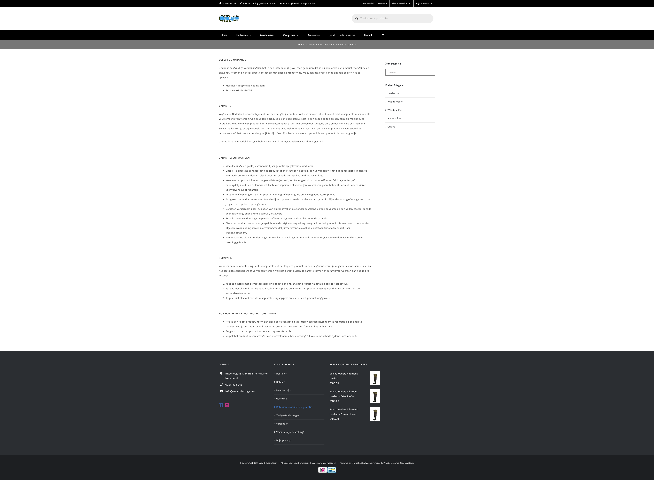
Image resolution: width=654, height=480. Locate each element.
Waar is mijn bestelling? (290, 432)
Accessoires (394, 118)
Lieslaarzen (393, 93)
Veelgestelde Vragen (288, 415)
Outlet (391, 126)
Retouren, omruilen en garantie (294, 407)
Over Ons (281, 398)
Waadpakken (394, 109)
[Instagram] (227, 405)
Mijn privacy (283, 440)
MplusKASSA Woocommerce (366, 463)
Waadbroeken (395, 101)
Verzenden (282, 423)
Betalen (280, 381)
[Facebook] (221, 405)
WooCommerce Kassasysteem (399, 463)
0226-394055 (229, 3)
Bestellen (281, 373)
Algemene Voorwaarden (324, 463)
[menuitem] (226, 35)
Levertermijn (283, 390)
